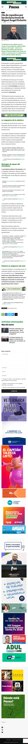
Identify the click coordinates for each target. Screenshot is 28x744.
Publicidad (8, 739)
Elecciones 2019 (5, 340)
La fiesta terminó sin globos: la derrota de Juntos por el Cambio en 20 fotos (17, 340)
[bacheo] (14, 524)
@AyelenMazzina (11, 181)
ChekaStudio (21, 742)
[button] (26, 7)
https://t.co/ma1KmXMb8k (11, 243)
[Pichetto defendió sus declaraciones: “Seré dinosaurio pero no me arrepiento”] (5, 330)
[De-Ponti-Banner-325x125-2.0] (14, 612)
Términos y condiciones (17, 739)
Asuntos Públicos (8, 10)
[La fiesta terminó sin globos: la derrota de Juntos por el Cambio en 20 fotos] (5, 339)
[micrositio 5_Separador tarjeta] (14, 289)
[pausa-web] (14, 497)
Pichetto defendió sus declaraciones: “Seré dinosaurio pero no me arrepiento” (16, 331)
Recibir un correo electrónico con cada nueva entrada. (14, 387)
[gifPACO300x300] (14, 634)
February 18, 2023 (6, 303)
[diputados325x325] (14, 444)
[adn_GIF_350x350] (14, 602)
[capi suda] (12, 488)
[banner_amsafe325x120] (14, 533)
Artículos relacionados (12, 322)
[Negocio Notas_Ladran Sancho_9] (14, 115)
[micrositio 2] (14, 59)
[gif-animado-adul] (14, 652)
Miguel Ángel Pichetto (12, 308)
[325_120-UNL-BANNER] (14, 506)
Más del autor (7, 325)
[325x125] (14, 643)
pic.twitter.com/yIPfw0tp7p (18, 156)
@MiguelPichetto (6, 255)
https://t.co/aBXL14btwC (11, 195)
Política (3, 12)
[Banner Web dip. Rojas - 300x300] (14, 577)
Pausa (2, 10)
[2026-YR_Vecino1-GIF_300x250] (14, 551)
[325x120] (14, 661)
